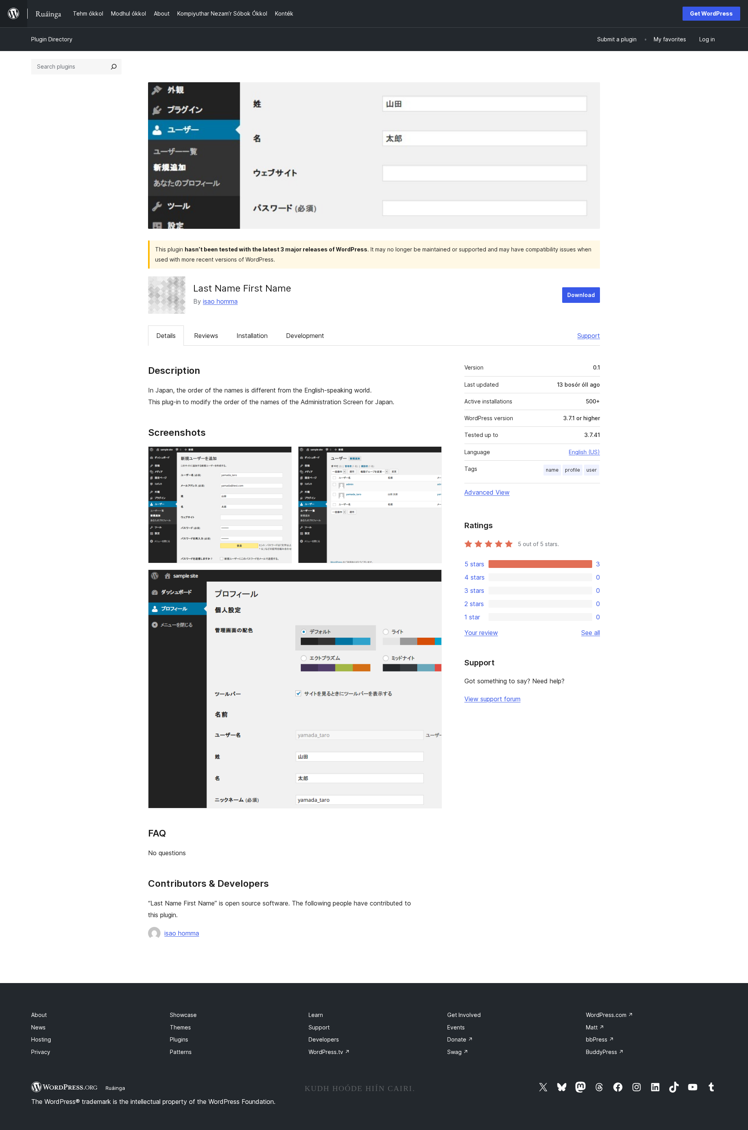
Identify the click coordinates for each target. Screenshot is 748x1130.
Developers (324, 1039)
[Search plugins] (114, 66)
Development (305, 336)
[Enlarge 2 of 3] (431, 457)
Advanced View (487, 492)
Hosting (41, 1039)
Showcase (183, 1015)
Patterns (181, 1052)
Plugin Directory (51, 39)
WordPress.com (609, 1015)
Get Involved (464, 1015)
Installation (252, 336)
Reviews (206, 336)
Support (588, 336)
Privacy (40, 1052)
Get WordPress (711, 13)
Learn (316, 1015)
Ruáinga (115, 1088)
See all (590, 633)
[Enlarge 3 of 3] (431, 580)
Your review (481, 633)
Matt (595, 1027)
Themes (180, 1027)
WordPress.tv (329, 1052)
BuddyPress (605, 1052)
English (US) (584, 452)
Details (166, 336)
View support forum (492, 699)
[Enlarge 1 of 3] (281, 457)
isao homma (220, 301)
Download (581, 295)
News (38, 1027)
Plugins (179, 1039)
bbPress (600, 1039)
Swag (457, 1052)
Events (456, 1027)
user (591, 470)
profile (572, 470)
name (552, 470)
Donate (460, 1039)
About (39, 1015)
